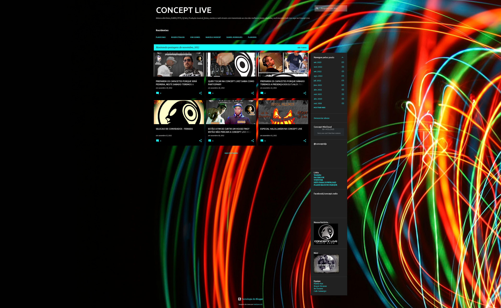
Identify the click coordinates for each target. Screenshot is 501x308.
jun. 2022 (318, 85)
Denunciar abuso (321, 118)
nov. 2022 (318, 67)
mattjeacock (258, 304)
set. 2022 (317, 71)
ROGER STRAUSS (177, 37)
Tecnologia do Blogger (252, 299)
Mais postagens (231, 153)
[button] (200, 93)
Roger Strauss (320, 286)
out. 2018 (318, 103)
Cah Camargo (320, 291)
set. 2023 (317, 62)
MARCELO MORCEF (213, 37)
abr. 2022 (318, 90)
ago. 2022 (318, 76)
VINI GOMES (195, 37)
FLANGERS (252, 37)
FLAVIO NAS (160, 37)
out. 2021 (318, 94)
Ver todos (302, 48)
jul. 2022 (317, 80)
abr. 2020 (318, 99)
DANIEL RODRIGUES (234, 37)
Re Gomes (318, 288)
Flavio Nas (318, 283)
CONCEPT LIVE (183, 9)
